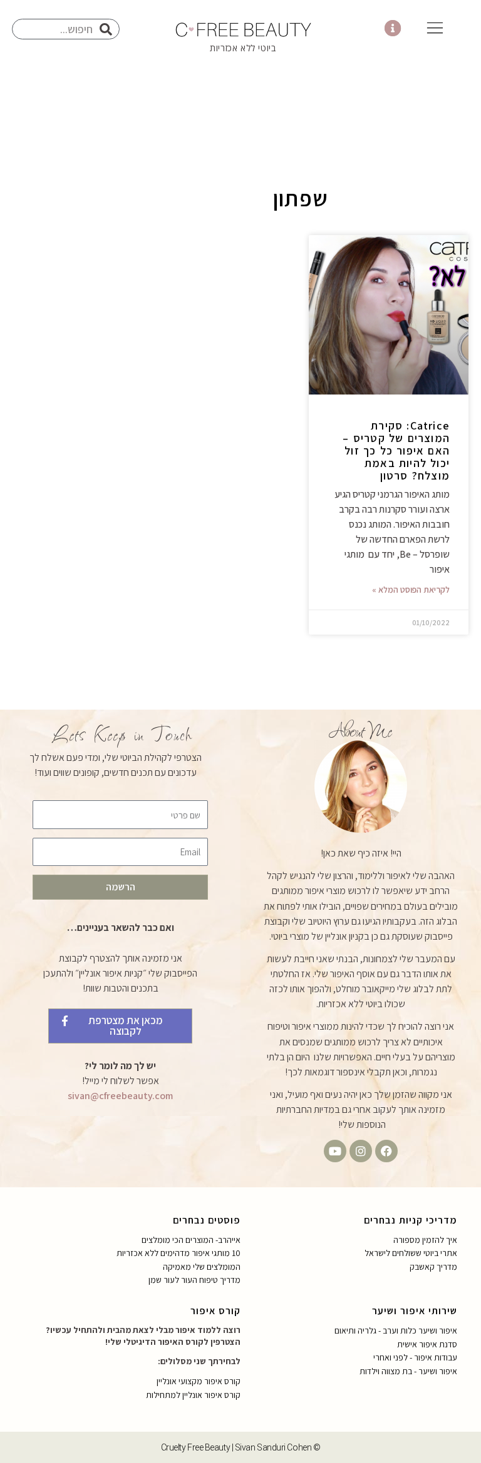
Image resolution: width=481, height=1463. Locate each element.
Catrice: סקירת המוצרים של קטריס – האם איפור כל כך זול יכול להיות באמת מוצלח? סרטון (396, 450)
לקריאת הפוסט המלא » (411, 589)
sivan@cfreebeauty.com (120, 1095)
